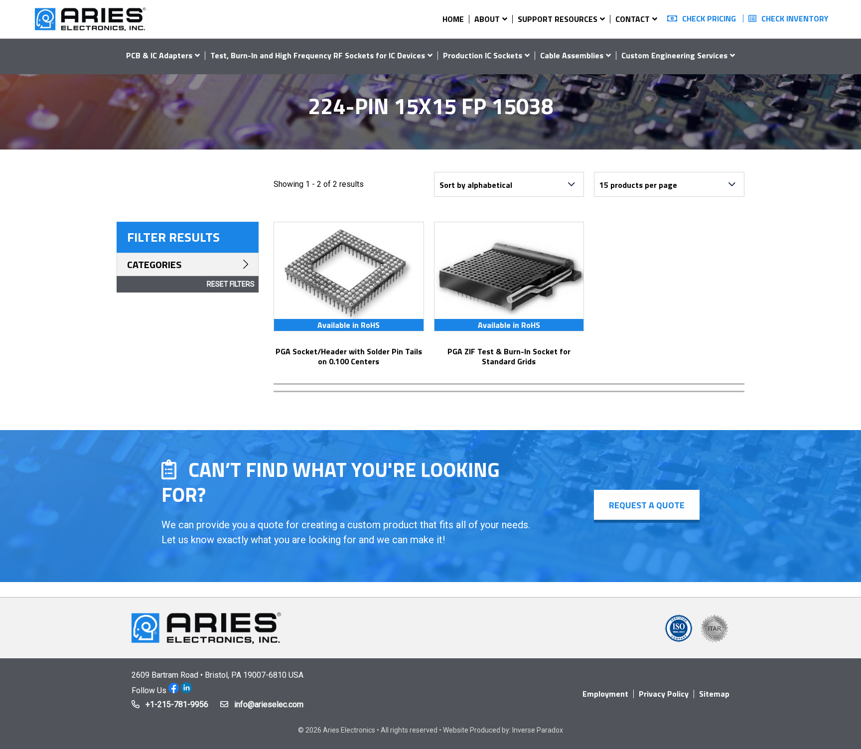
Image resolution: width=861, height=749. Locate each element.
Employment (605, 694)
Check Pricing (709, 18)
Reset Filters (231, 284)
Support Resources (557, 19)
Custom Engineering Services (674, 55)
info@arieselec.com (268, 704)
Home (453, 19)
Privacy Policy (664, 694)
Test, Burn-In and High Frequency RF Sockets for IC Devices (317, 55)
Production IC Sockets (482, 55)
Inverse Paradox (537, 730)
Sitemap (714, 694)
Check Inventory (795, 18)
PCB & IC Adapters (159, 55)
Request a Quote (647, 505)
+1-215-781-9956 (176, 704)
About (487, 19)
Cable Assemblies (571, 55)
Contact (632, 19)
